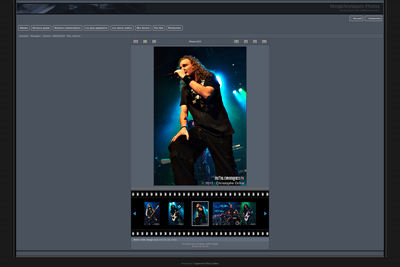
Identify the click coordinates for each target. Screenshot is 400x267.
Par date (159, 28)
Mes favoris (143, 28)
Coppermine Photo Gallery (206, 263)
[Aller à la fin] (264, 41)
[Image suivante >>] (254, 41)
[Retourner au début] (236, 41)
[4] (203, 247)
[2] (196, 247)
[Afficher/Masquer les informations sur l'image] (145, 41)
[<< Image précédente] (245, 41)
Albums (23, 28)
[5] (207, 247)
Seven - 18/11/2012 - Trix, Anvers (62, 36)
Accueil (357, 18)
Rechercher (174, 28)
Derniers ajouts (41, 28)
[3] (200, 247)
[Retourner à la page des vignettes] (136, 41)
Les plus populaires (96, 28)
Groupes (36, 36)
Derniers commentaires (67, 28)
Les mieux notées (122, 28)
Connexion (375, 18)
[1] (193, 247)
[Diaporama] (154, 41)
